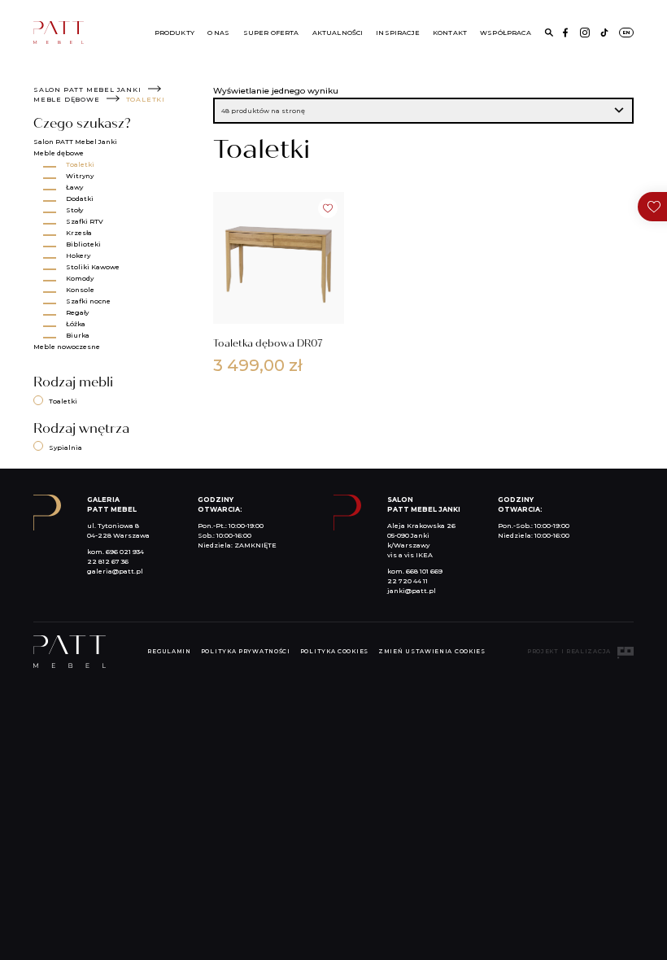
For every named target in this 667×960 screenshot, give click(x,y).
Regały (77, 312)
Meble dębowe (66, 99)
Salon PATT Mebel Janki (87, 89)
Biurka (77, 335)
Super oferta (271, 32)
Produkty (174, 32)
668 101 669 (424, 571)
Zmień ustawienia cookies (432, 651)
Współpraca (505, 32)
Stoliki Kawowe (93, 267)
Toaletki (80, 164)
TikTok (604, 32)
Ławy (74, 187)
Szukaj (549, 32)
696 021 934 (125, 552)
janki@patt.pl (411, 591)
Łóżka (75, 324)
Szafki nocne (88, 301)
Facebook (565, 32)
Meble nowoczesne (66, 347)
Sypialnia (65, 447)
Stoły (74, 210)
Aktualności (338, 32)
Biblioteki (83, 244)
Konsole (80, 290)
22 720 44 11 (407, 581)
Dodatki (80, 198)
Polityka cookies (334, 651)
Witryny (80, 176)
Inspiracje (398, 32)
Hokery (78, 255)
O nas (218, 32)
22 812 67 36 (108, 561)
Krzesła (79, 233)
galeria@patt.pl (115, 571)
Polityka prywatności (245, 651)
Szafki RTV (84, 221)
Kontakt (450, 32)
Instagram (585, 32)
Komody (80, 278)
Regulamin (168, 651)
